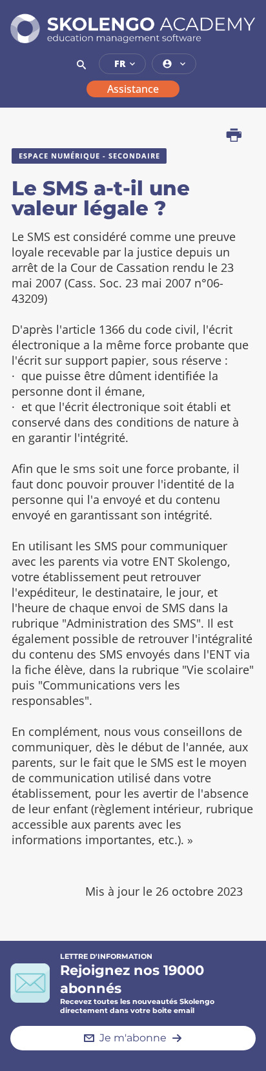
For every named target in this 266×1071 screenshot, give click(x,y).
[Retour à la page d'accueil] (133, 28)
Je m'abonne (133, 1038)
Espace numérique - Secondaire (89, 155)
